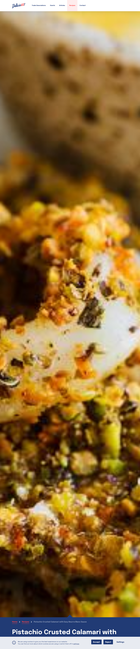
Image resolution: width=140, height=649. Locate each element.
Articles (62, 5)
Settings (120, 642)
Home (14, 622)
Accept (96, 642)
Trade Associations (39, 5)
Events (52, 5)
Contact (83, 5)
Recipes (72, 5)
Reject (108, 642)
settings (76, 644)
